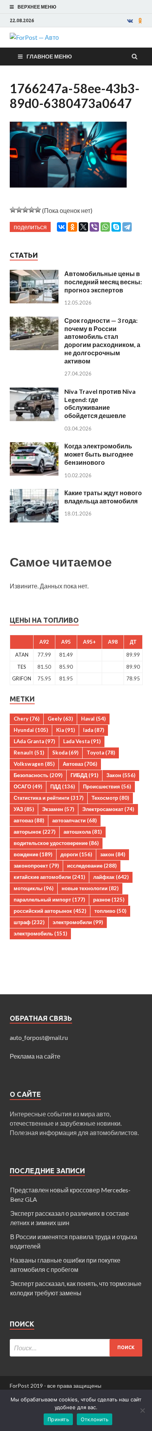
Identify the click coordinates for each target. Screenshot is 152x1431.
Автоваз (80, 764)
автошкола (83, 832)
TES (21, 667)
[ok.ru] (140, 20)
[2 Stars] (19, 210)
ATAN (21, 655)
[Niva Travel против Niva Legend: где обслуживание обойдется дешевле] (34, 392)
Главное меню (49, 56)
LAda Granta (34, 741)
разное (108, 899)
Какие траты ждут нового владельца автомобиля (103, 497)
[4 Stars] (31, 210)
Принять (58, 1419)
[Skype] (116, 227)
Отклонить (94, 1419)
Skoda (65, 752)
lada (93, 730)
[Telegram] (127, 227)
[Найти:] (76, 1348)
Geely (60, 719)
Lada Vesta (82, 741)
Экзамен (58, 809)
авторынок (34, 832)
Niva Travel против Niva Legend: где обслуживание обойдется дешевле (100, 403)
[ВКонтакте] (61, 227)
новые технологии (90, 888)
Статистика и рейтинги (48, 798)
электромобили (78, 922)
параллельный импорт (49, 899)
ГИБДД (84, 775)
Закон (120, 775)
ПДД (62, 786)
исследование (92, 865)
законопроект (36, 865)
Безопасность (38, 775)
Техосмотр (110, 798)
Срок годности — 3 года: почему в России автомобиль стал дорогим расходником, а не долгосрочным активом (102, 341)
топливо (110, 911)
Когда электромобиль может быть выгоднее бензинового (98, 454)
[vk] (130, 20)
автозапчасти (74, 820)
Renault (29, 752)
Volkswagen (34, 764)
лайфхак (111, 877)
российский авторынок (50, 911)
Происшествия (107, 786)
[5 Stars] (38, 210)
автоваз (29, 820)
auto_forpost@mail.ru (39, 1037)
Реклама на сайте (35, 1056)
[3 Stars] (25, 210)
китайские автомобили (49, 877)
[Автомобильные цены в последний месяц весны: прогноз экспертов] (34, 274)
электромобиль (40, 933)
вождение (33, 854)
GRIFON (21, 678)
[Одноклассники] (72, 227)
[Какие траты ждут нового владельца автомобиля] (34, 493)
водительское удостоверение (56, 843)
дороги (76, 854)
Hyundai (31, 730)
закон (112, 854)
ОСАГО (28, 786)
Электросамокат (108, 809)
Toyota (101, 752)
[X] (83, 227)
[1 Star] (13, 210)
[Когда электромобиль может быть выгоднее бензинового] (34, 446)
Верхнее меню (37, 7)
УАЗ (24, 809)
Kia (65, 730)
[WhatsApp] (105, 227)
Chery (26, 719)
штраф (29, 922)
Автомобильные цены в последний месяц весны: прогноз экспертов (103, 282)
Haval (93, 719)
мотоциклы (33, 888)
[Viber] (94, 227)
